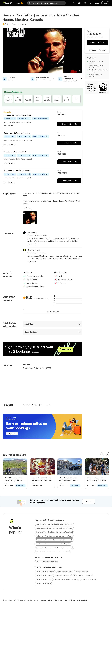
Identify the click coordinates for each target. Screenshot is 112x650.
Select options (97, 42)
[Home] (13, 3)
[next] (107, 454)
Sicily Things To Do (21, 600)
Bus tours (33, 600)
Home (5, 600)
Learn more (12, 433)
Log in (97, 3)
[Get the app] (68, 3)
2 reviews (12, 24)
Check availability (69, 124)
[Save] (24, 461)
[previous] (102, 454)
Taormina (22, 24)
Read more (27, 208)
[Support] (84, 3)
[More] (48, 298)
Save (104, 50)
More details (8, 126)
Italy (10, 600)
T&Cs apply (35, 352)
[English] (79, 3)
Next (84, 51)
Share (93, 50)
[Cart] (90, 3)
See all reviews (52, 312)
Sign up (105, 3)
